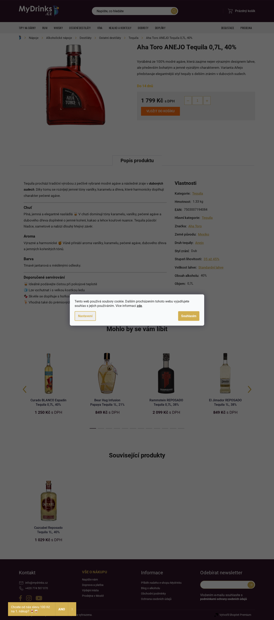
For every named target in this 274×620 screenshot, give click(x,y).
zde (139, 306)
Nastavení (85, 316)
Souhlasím (188, 316)
